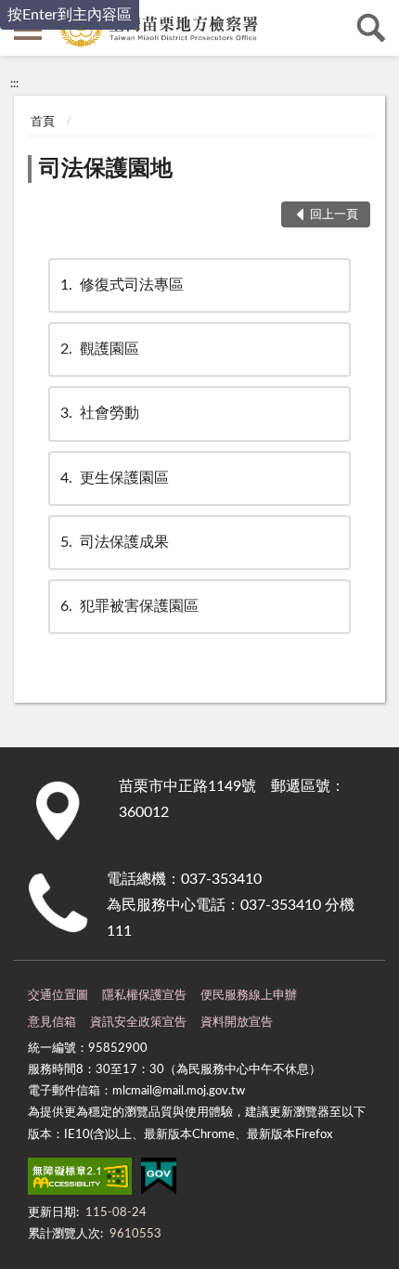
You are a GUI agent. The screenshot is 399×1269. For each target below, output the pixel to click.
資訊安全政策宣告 (138, 1022)
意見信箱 (52, 1022)
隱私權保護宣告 (144, 996)
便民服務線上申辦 (248, 996)
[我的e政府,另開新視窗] (158, 1180)
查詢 (371, 28)
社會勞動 (99, 413)
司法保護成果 (114, 542)
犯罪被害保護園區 (129, 606)
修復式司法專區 (122, 285)
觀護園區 (99, 349)
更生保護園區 (114, 478)
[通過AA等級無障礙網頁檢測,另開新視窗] (80, 1180)
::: (14, 83)
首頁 (43, 122)
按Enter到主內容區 (69, 14)
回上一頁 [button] (334, 215)
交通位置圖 (58, 996)
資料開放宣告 (236, 1022)
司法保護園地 (106, 169)
